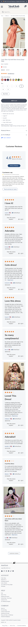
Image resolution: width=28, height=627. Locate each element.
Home (2, 15)
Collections (7, 15)
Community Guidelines (21, 625)
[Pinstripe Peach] (21, 80)
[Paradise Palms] (19, 80)
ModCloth (10, 620)
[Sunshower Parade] (13, 80)
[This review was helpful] (18, 425)
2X (3, 89)
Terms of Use (12, 625)
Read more (10, 280)
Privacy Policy (4, 625)
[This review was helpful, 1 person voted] (18, 253)
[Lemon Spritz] (16, 80)
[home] (13, 7)
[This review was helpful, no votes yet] (18, 219)
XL (16, 86)
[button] (25, 6)
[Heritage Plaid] (5, 80)
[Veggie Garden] (10, 80)
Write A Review (14, 165)
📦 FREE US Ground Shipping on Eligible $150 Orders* (14, 1)
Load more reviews (14, 553)
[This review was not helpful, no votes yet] (21, 219)
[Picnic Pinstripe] (8, 80)
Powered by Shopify (16, 620)
